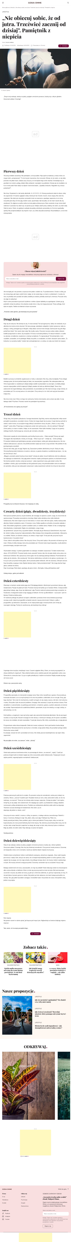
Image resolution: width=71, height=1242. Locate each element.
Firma (4, 1193)
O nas (3, 1196)
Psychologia (24, 1199)
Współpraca (5, 1199)
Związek (23, 1203)
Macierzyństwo (25, 1206)
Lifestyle (12, 7)
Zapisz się (61, 278)
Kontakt (4, 1203)
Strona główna (5, 7)
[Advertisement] (15, 360)
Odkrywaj (24, 1193)
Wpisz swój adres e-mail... (49, 1210)
